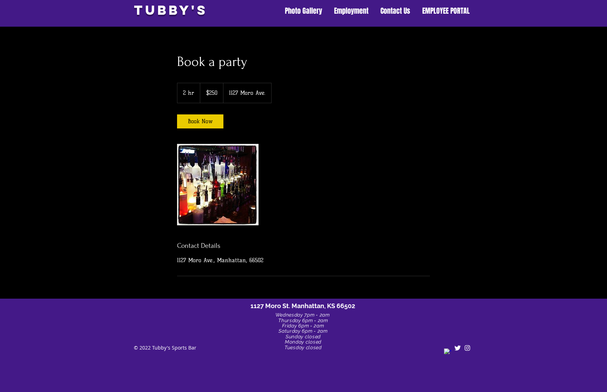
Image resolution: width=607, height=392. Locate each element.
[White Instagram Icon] (467, 348)
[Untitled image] (218, 184)
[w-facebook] (447, 352)
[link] (200, 121)
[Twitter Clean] (457, 348)
